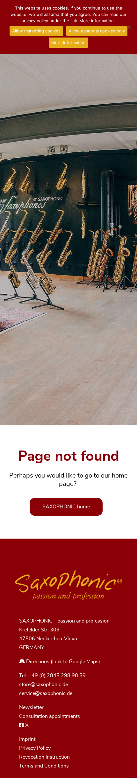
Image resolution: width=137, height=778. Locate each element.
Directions (37, 661)
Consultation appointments (49, 716)
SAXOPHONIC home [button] (66, 506)
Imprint (27, 739)
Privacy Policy (35, 748)
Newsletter (31, 707)
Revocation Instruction (44, 757)
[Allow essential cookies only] (129, 27)
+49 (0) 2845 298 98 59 (57, 675)
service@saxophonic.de (45, 693)
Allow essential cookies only (97, 30)
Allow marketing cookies (36, 30)
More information (68, 42)
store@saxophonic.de (43, 684)
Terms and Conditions (44, 765)
